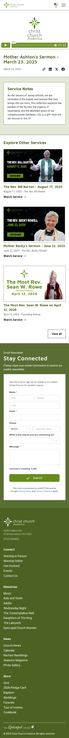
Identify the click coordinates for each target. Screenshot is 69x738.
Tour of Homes (13, 707)
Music (7, 593)
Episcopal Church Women (20, 628)
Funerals (9, 702)
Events (8, 570)
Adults (8, 603)
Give (6, 682)
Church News (12, 645)
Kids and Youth (13, 598)
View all (57, 334)
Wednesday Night (15, 608)
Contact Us (11, 575)
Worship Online (13, 561)
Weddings (10, 697)
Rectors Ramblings (16, 655)
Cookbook (10, 712)
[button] (63, 5)
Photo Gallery (12, 665)
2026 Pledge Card (15, 687)
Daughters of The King (18, 618)
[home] (14, 5)
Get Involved (11, 566)
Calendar (9, 650)
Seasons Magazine (16, 660)
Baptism (9, 692)
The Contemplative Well (19, 613)
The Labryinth (12, 623)
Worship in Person (15, 556)
